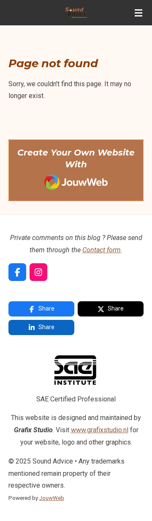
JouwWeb (51, 498)
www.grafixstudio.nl (99, 430)
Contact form (101, 250)
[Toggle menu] (138, 12)
